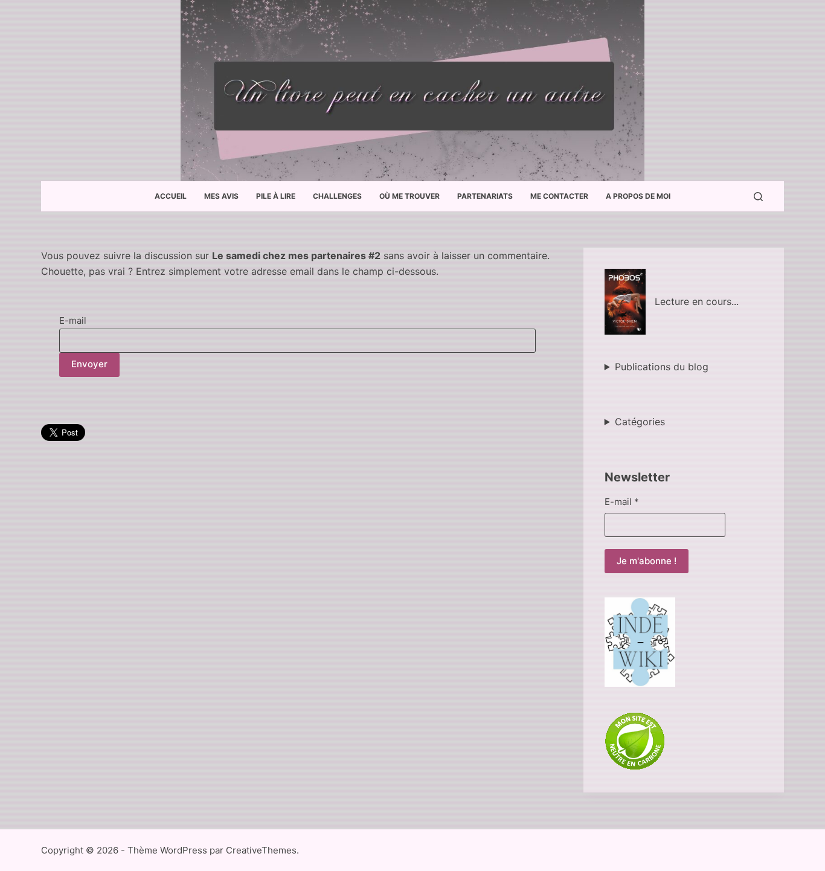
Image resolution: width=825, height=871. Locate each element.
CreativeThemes (261, 850)
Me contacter (559, 196)
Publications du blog (661, 367)
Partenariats (485, 196)
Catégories (640, 422)
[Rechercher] (758, 196)
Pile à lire (275, 196)
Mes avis (221, 196)
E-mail (72, 320)
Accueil (171, 196)
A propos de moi (638, 196)
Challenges (337, 196)
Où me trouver (409, 196)
